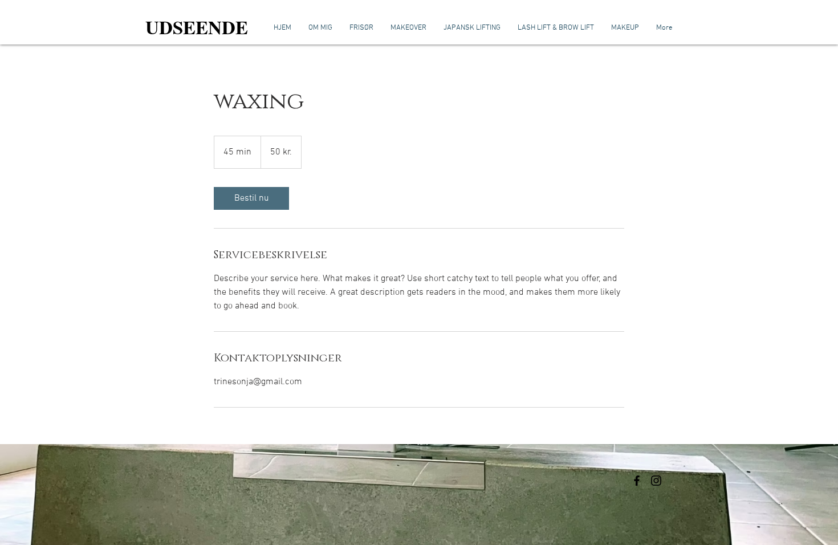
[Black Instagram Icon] (656, 480)
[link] (251, 198)
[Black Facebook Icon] (637, 480)
